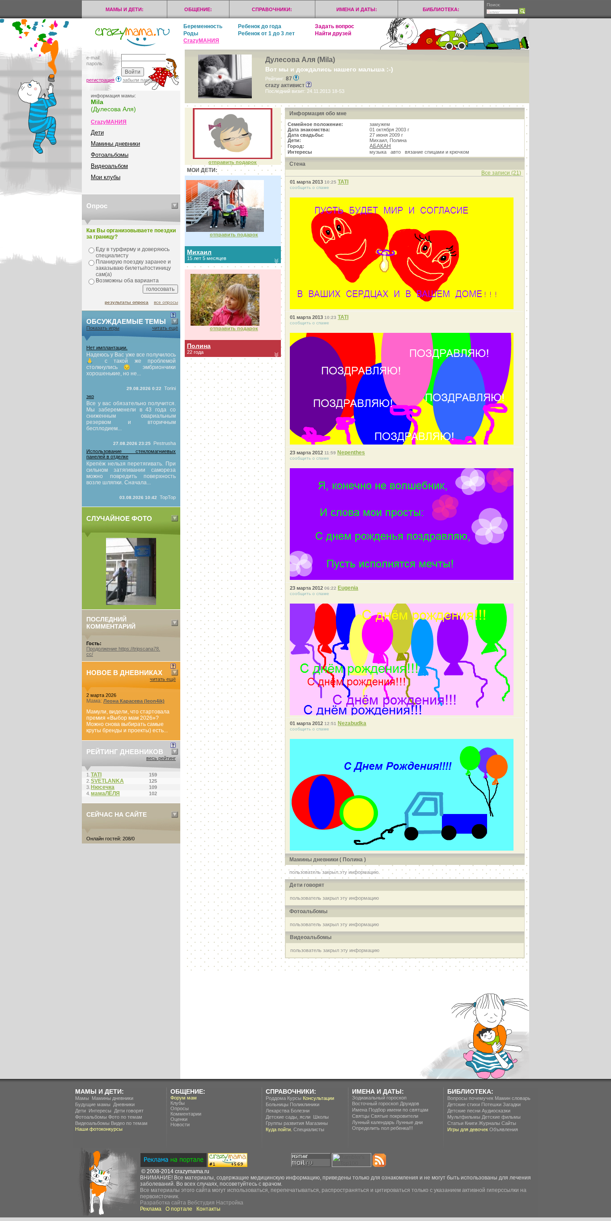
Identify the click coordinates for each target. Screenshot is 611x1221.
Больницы (277, 1104)
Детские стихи (463, 1104)
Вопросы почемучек (470, 1098)
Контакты (208, 1209)
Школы (321, 1117)
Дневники (124, 1104)
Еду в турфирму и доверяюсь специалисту (133, 252)
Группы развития (285, 1123)
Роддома (276, 1098)
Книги (471, 1123)
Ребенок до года (259, 26)
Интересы (100, 1110)
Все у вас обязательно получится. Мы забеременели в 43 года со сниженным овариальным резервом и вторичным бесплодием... (131, 416)
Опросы (179, 1108)
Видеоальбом (109, 166)
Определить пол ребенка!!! (382, 1128)
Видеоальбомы (92, 1123)
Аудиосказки (496, 1110)
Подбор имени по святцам (399, 1109)
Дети (97, 132)
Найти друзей (333, 33)
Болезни (300, 1110)
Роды (190, 33)
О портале (178, 1209)
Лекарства (277, 1110)
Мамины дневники (115, 143)
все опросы (166, 302)
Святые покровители (394, 1116)
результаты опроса (127, 302)
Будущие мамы (92, 1104)
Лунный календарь (373, 1122)
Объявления (503, 1129)
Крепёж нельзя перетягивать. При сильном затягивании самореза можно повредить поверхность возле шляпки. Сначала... (131, 473)
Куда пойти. (279, 1129)
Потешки (491, 1104)
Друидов (409, 1103)
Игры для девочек (467, 1129)
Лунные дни (409, 1122)
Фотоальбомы (109, 154)
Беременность (202, 26)
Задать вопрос (334, 26)
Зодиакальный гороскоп (379, 1097)
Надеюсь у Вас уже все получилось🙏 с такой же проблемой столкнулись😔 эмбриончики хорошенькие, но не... (131, 364)
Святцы (360, 1116)
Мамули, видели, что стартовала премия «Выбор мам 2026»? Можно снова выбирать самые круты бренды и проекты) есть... (128, 721)
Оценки (178, 1119)
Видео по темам (129, 1123)
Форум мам (183, 1097)
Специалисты (308, 1129)
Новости (180, 1124)
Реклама (150, 1209)
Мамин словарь (512, 1098)
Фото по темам (125, 1117)
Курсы (294, 1098)
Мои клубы (105, 177)
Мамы (82, 1098)
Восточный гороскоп (375, 1103)
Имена (359, 1109)
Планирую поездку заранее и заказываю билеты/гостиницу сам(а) (133, 268)
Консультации (318, 1098)
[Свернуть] (174, 205)
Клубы (177, 1103)
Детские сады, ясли (288, 1117)
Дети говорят (129, 1110)
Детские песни (463, 1110)
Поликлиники (304, 1104)
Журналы (489, 1123)
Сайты (508, 1123)
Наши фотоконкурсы (99, 1129)
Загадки (512, 1104)
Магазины (317, 1123)
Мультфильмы (463, 1117)
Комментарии (185, 1113)
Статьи (455, 1123)
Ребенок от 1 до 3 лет (266, 33)
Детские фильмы (501, 1117)
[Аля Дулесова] (232, 158)
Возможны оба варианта (127, 280)
